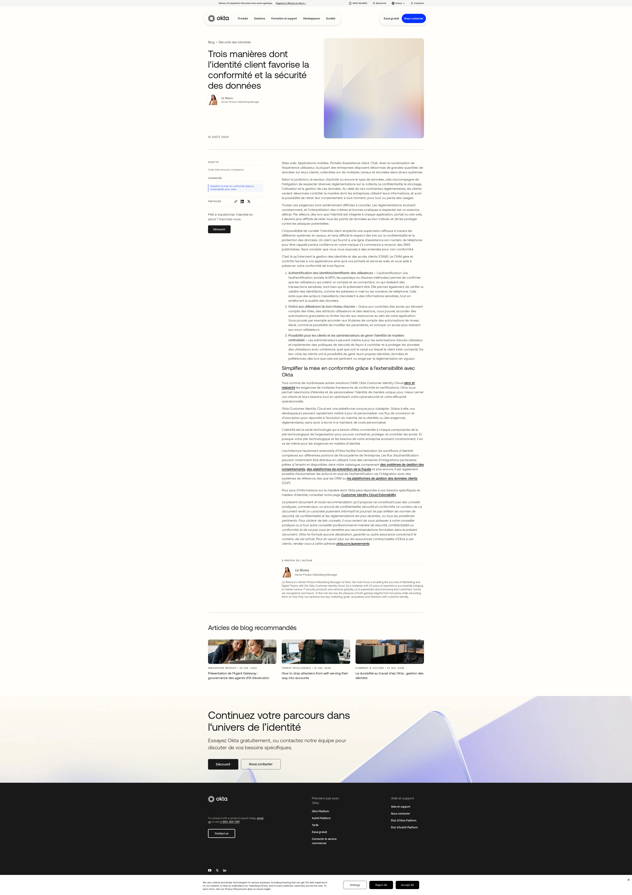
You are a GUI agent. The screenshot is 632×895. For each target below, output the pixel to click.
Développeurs (311, 18)
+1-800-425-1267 (229, 821)
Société (330, 18)
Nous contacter (413, 18)
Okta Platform (320, 811)
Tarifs (315, 825)
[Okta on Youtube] (209, 871)
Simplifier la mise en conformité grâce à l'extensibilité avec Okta (232, 188)
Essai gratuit (391, 18)
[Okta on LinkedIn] (224, 871)
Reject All (381, 884)
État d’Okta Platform (403, 820)
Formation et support (284, 18)
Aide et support (400, 806)
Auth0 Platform (321, 818)
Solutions (259, 18)
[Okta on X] (217, 871)
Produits (243, 18)
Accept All (407, 884)
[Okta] (218, 18)
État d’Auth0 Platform (404, 827)
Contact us (221, 833)
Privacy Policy (248, 889)
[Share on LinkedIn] (242, 201)
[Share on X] (248, 201)
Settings (355, 884)
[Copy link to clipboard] (235, 201)
